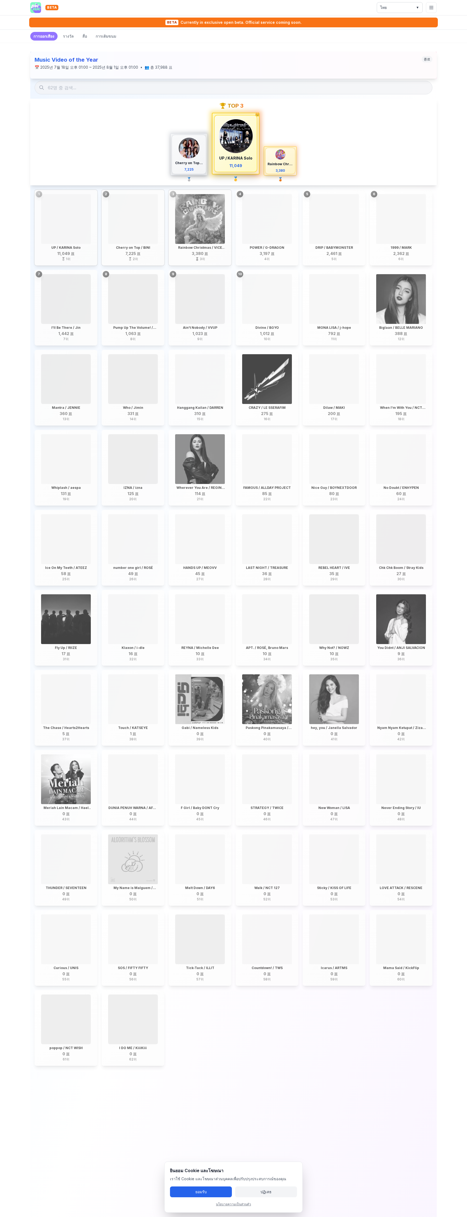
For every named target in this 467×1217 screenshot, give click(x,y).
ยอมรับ (201, 1191)
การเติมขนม (106, 36)
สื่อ (84, 36)
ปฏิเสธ (266, 1191)
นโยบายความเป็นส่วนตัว (233, 1204)
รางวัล (68, 36)
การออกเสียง (44, 36)
